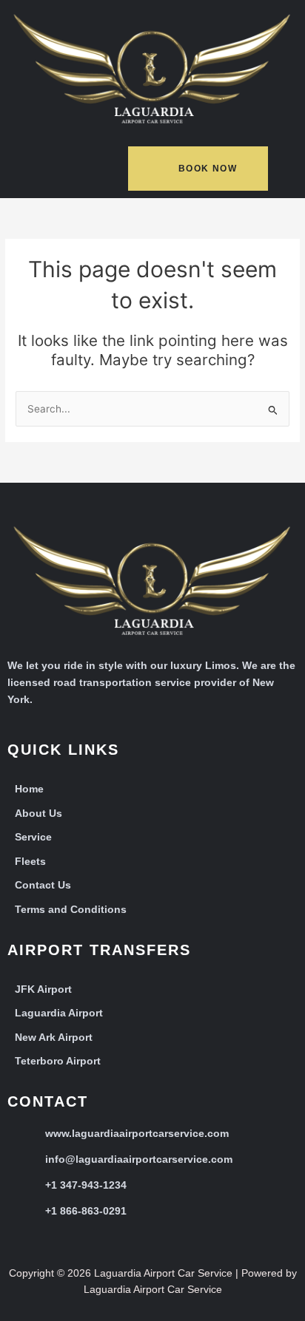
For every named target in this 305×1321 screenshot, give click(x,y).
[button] (46, 171)
